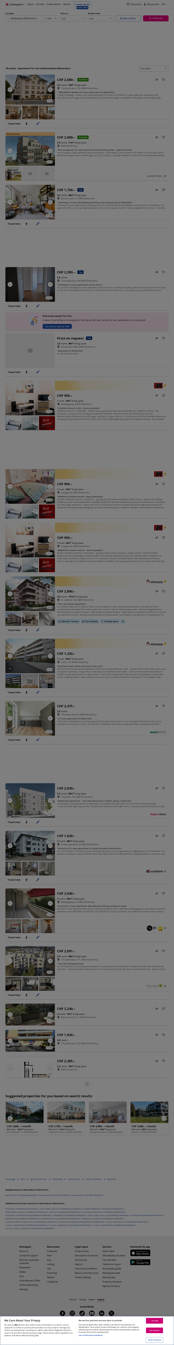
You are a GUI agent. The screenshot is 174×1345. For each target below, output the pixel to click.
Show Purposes (154, 1340)
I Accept (154, 1320)
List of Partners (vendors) (90, 1335)
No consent (154, 1330)
